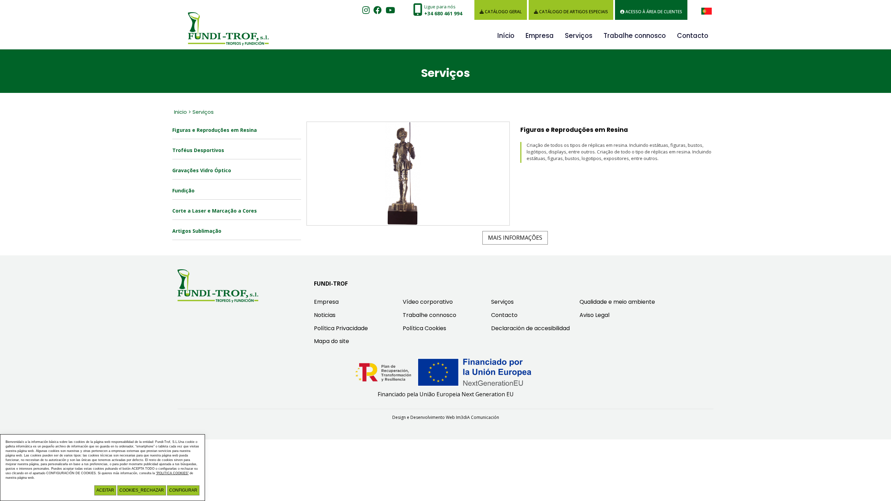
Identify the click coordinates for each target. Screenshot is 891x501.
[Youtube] (390, 10)
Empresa (540, 35)
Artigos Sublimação (196, 231)
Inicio (180, 112)
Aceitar (105, 490)
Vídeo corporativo (428, 302)
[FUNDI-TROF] (218, 286)
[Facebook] (377, 10)
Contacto (692, 35)
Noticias (325, 315)
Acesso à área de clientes (653, 12)
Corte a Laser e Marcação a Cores (214, 210)
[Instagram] (366, 10)
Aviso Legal (594, 315)
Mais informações (515, 237)
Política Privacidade (341, 328)
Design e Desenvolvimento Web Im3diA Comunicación (445, 417)
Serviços (578, 35)
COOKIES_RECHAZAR (141, 490)
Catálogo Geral (503, 12)
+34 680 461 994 (443, 13)
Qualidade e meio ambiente (617, 302)
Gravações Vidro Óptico (201, 170)
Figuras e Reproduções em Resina (214, 130)
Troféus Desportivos (198, 150)
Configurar (183, 490)
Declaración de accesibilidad (530, 328)
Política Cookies (424, 328)
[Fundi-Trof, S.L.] (223, 22)
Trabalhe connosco (635, 35)
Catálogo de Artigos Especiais (573, 12)
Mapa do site (331, 341)
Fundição (183, 190)
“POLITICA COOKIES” (172, 473)
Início (505, 35)
